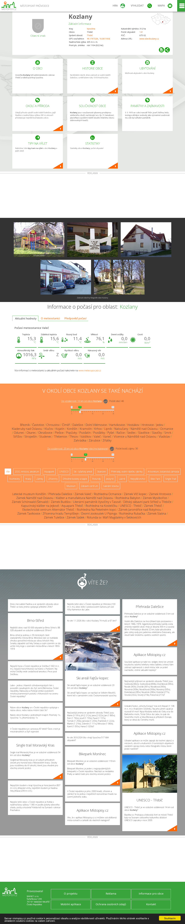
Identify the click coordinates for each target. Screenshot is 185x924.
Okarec (31, 433)
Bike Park (155, 478)
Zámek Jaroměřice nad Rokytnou (140, 510)
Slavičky (157, 433)
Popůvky (71, 433)
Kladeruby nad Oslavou (27, 429)
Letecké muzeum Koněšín (29, 494)
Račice (120, 433)
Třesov (73, 436)
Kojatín (60, 429)
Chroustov (53, 425)
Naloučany (121, 429)
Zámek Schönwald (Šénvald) (30, 502)
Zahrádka (80, 440)
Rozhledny (14, 478)
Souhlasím (170, 918)
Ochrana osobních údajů (111, 904)
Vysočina (91, 28)
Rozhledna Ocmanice (107, 494)
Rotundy (96, 478)
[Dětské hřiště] (39, 239)
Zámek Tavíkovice (28, 513)
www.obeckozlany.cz (149, 38)
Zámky (39, 478)
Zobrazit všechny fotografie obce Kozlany (92, 297)
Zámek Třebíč (153, 506)
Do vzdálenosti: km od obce (81, 401)
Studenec (45, 436)
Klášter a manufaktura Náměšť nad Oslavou (84, 498)
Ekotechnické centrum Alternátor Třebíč (48, 510)
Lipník (108, 429)
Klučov (49, 429)
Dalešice (77, 425)
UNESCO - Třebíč (131, 506)
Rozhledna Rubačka (132, 513)
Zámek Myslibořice (155, 498)
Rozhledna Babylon (127, 498)
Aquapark (49, 471)
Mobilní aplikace (71, 904)
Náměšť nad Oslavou (144, 429)
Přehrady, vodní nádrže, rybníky (127, 471)
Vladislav (164, 436)
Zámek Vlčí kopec (135, 494)
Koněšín (72, 429)
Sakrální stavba (111, 486)
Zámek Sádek (75, 517)
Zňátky (107, 440)
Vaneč (107, 436)
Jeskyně (110, 478)
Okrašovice (45, 433)
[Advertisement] (92, 196)
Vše (8, 471)
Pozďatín (85, 433)
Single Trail (170, 478)
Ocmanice (166, 429)
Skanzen (101, 471)
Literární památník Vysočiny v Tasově (97, 502)
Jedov (159, 425)
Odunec (19, 433)
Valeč (97, 436)
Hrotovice (148, 425)
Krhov (98, 429)
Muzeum (71, 486)
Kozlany (80, 16)
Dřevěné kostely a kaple (75, 478)
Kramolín (86, 429)
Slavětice (143, 433)
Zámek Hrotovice (160, 494)
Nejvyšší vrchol (137, 478)
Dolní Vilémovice (96, 425)
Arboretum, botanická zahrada (163, 471)
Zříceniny (53, 478)
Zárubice (94, 440)
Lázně (122, 478)
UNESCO (64, 471)
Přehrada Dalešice (60, 494)
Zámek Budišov (61, 502)
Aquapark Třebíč (72, 506)
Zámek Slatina (156, 513)
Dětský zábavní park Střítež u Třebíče (147, 502)
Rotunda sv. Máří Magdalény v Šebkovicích (114, 517)
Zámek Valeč (83, 494)
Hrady (28, 478)
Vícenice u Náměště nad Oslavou (135, 436)
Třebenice (60, 436)
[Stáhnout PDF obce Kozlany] (161, 49)
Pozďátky (99, 433)
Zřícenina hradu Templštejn (61, 513)
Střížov (17, 436)
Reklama (111, 893)
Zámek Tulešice (54, 517)
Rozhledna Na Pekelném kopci (96, 510)
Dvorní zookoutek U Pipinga (99, 513)
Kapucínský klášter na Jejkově (40, 506)
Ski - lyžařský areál (83, 471)
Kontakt (151, 904)
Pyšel (110, 433)
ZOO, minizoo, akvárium (27, 471)
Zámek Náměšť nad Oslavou (34, 498)
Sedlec (131, 433)
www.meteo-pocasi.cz (89, 370)
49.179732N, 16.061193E (98, 38)
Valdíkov (85, 436)
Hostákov (133, 425)
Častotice (38, 425)
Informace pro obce (151, 893)
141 (141, 32)
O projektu (70, 893)
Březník (25, 425)
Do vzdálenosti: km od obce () (77, 448)
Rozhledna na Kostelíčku (101, 506)
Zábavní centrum (89, 486)
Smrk (167, 433)
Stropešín (30, 436)
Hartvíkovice (117, 425)
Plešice (59, 433)
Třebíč (90, 35)
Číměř (66, 425)
